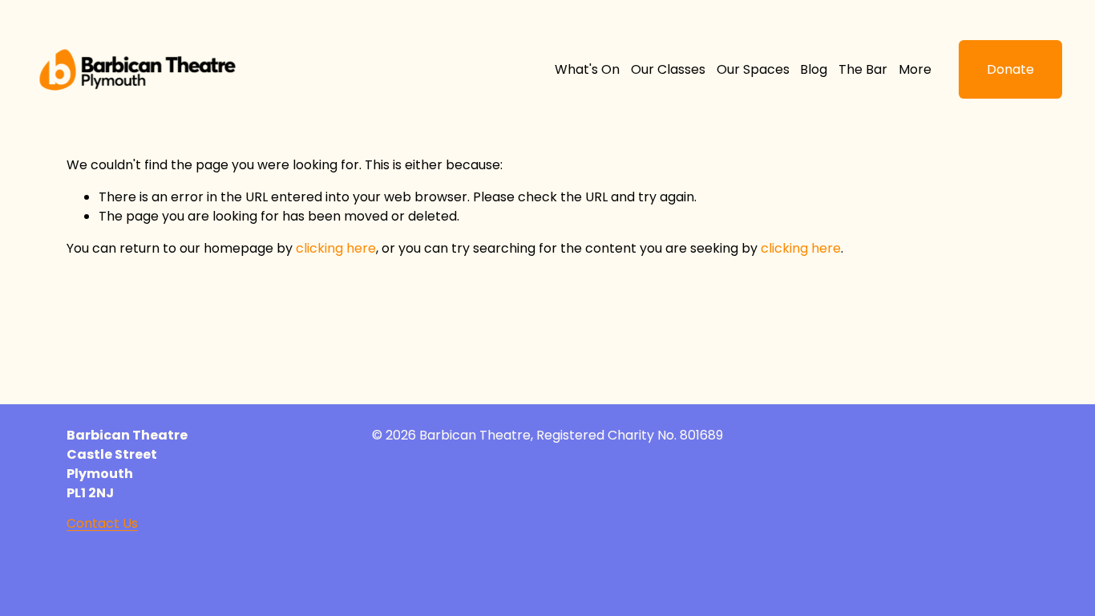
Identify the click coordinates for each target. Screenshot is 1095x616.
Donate (1010, 69)
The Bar (862, 69)
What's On (587, 69)
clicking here (336, 248)
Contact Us (102, 523)
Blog (813, 69)
